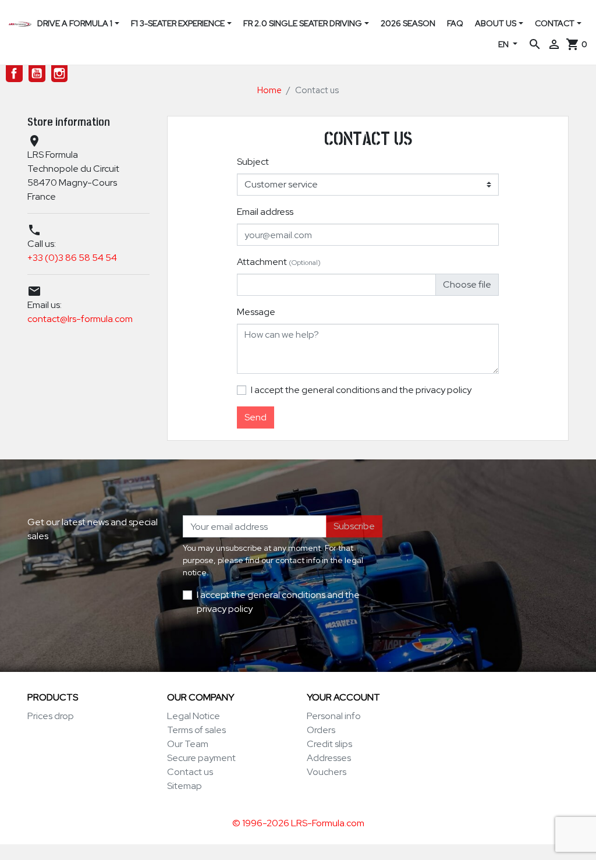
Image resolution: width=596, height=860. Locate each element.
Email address (265, 212)
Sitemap (184, 786)
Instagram (59, 73)
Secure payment (201, 758)
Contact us (190, 772)
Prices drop (50, 716)
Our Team (187, 744)
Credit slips (329, 744)
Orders (321, 730)
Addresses (329, 758)
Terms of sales (196, 730)
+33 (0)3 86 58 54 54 (72, 258)
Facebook (14, 73)
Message (256, 312)
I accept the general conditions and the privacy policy (361, 390)
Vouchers (326, 772)
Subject (253, 161)
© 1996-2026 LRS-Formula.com (298, 823)
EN (504, 44)
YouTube (37, 73)
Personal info (334, 716)
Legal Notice (193, 716)
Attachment (279, 262)
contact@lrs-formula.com (80, 319)
